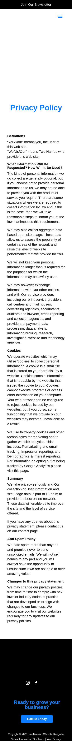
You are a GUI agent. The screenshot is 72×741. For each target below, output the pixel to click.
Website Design (52, 734)
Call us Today (37, 719)
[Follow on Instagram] (27, 683)
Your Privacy (54, 739)
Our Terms (39, 739)
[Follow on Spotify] (44, 683)
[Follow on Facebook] (36, 683)
